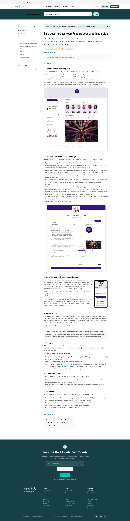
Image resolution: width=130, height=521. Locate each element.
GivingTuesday (90, 505)
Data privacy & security (70, 503)
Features (45, 503)
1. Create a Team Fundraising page (26, 40)
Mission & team (68, 490)
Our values (67, 495)
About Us (101, 2)
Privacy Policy (65, 516)
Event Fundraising (47, 492)
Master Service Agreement (76, 516)
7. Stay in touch (22, 60)
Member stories (46, 501)
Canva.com (80, 165)
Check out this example (66, 366)
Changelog (89, 503)
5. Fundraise (21, 54)
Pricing (44, 497)
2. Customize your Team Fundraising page (28, 43)
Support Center (90, 490)
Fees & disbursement (69, 501)
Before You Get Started (23, 33)
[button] (50, 6)
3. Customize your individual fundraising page (27, 47)
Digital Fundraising (47, 490)
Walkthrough (21, 36)
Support (108, 2)
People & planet (68, 497)
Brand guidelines (68, 505)
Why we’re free (68, 492)
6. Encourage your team (24, 57)
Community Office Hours (92, 499)
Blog (88, 497)
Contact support (90, 507)
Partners (89, 501)
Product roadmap (47, 505)
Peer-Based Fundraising (48, 495)
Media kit (67, 507)
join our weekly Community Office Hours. (67, 57)
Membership (67, 499)
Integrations (45, 499)
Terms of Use (57, 516)
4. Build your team (23, 51)
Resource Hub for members (93, 492)
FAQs (88, 495)
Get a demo (45, 507)
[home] (17, 6)
